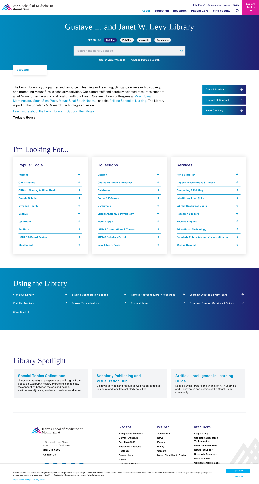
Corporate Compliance (207, 462)
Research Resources (205, 454)
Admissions (214, 5)
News (227, 5)
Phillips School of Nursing (127, 101)
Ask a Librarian (215, 89)
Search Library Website (112, 60)
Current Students (128, 437)
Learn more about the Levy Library (37, 111)
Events (161, 442)
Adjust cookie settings (22, 480)
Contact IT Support (217, 100)
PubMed (127, 40)
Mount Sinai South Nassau (78, 101)
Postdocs (124, 451)
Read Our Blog (214, 110)
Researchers (126, 455)
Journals (144, 40)
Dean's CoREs (202, 458)
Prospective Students (131, 433)
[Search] (237, 10)
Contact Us (49, 454)
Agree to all (238, 471)
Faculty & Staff (127, 442)
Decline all (238, 476)
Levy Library (201, 433)
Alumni (123, 459)
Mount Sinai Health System (172, 455)
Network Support (203, 449)
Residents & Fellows (130, 446)
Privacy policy (38, 480)
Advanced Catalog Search (145, 60)
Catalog (110, 40)
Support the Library (81, 111)
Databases (163, 40)
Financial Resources (205, 445)
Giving (236, 5)
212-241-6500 (51, 449)
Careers (161, 451)
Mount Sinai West (44, 101)
